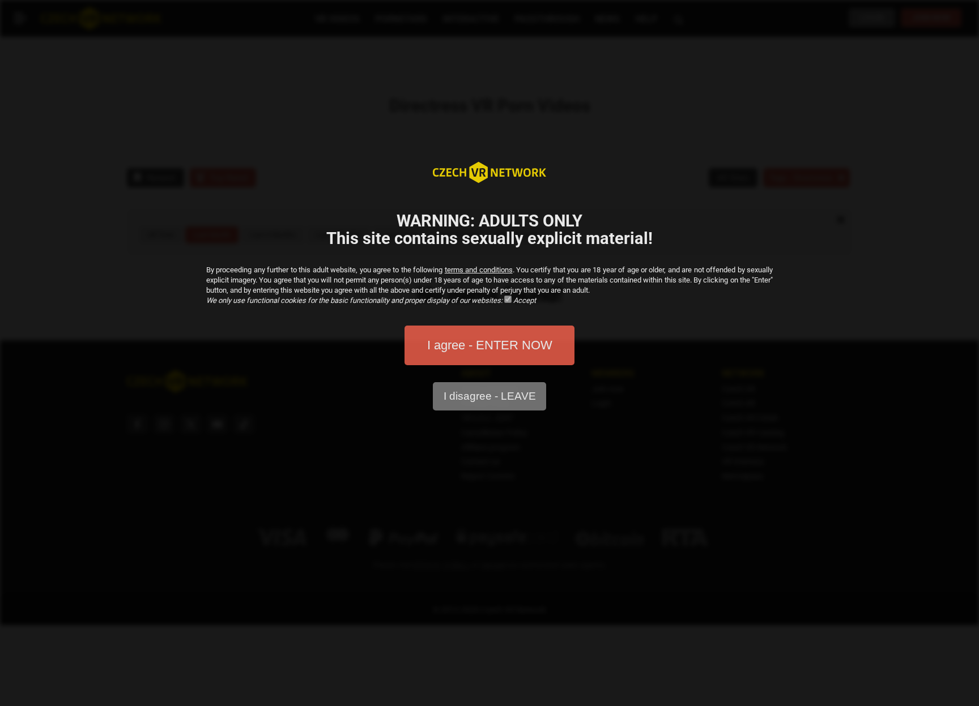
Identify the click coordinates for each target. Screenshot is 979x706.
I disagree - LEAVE (490, 396)
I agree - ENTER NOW (489, 345)
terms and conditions (479, 270)
